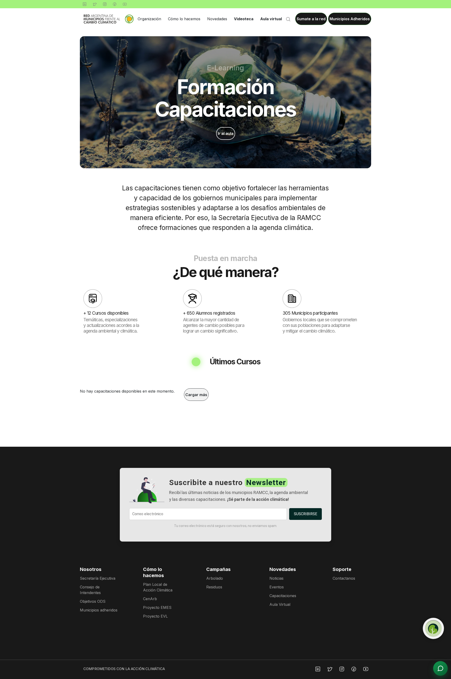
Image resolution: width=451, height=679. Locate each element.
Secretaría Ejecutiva (97, 578)
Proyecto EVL (155, 616)
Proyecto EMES (157, 607)
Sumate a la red (311, 18)
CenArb (150, 598)
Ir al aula (225, 133)
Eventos (276, 587)
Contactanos (344, 578)
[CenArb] (433, 628)
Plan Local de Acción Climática (157, 587)
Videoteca (243, 18)
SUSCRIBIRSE (305, 514)
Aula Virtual (279, 604)
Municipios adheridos (98, 610)
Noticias (276, 578)
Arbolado (214, 578)
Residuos (214, 587)
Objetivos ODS (92, 601)
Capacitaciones (282, 595)
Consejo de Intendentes (90, 590)
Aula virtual (271, 18)
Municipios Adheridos (350, 18)
